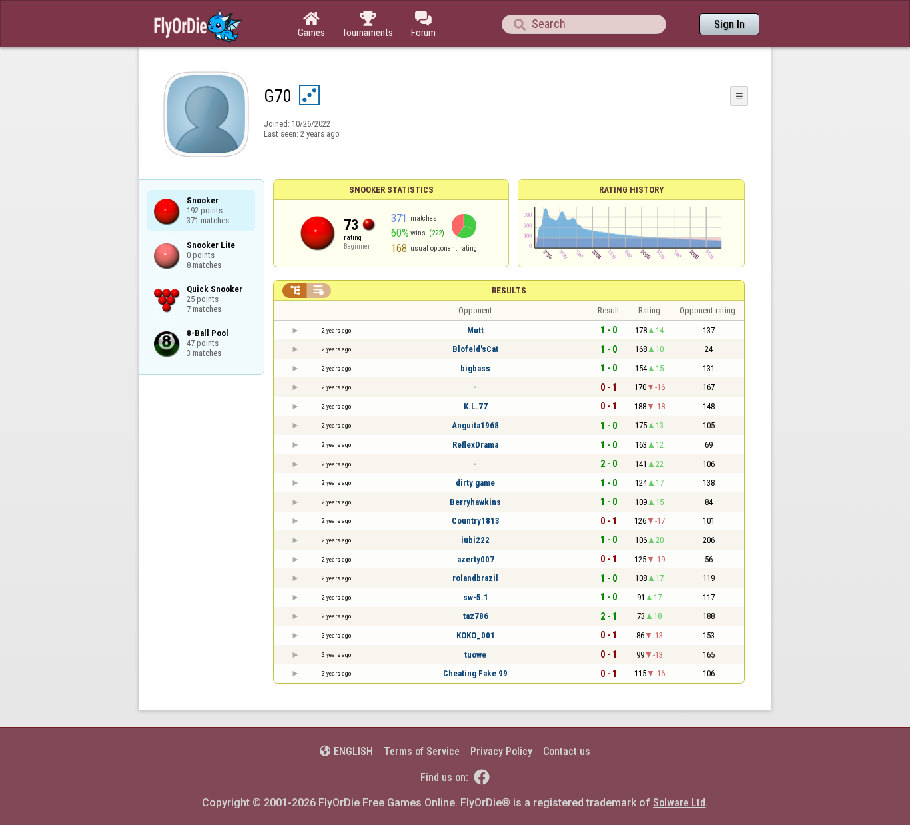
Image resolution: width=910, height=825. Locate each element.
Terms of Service (422, 751)
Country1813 (476, 521)
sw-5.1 (475, 597)
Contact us (566, 751)
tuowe (475, 655)
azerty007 (475, 559)
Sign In (729, 24)
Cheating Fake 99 (475, 673)
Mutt (475, 330)
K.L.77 (476, 406)
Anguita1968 (475, 425)
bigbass (475, 368)
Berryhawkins (475, 502)
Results (509, 290)
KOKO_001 (475, 635)
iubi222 (475, 540)
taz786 (475, 616)
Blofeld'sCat (475, 349)
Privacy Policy (501, 751)
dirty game (475, 483)
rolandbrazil (475, 578)
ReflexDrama (475, 445)
